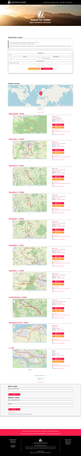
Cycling (56, 168)
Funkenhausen (14, 297)
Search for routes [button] (55, 2)
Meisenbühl (13, 114)
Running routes (68, 439)
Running (56, 116)
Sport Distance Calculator (18, 2)
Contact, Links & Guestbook (53, 431)
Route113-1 (13, 166)
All (55, 350)
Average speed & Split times (40, 433)
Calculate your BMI (50, 433)
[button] (40, 94)
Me (54, 352)
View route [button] (58, 124)
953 (12, 348)
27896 (21, 192)
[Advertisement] (40, 32)
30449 (21, 114)
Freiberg (57, 144)
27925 (21, 166)
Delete (14, 409)
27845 (21, 271)
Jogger (54, 118)
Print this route (56, 130)
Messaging (58, 127)
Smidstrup (58, 328)
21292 (24, 297)
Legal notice (57, 433)
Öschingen (58, 119)
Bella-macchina (56, 301)
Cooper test (31, 433)
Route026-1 (13, 245)
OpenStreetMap (66, 105)
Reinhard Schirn (56, 143)
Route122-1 (13, 139)
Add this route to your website (58, 134)
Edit (15, 394)
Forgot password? (11, 412)
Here (57, 353)
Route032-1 (13, 219)
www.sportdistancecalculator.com (40, 442)
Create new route (46, 2)
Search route (47, 68)
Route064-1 (13, 192)
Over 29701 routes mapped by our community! (13, 441)
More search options (34, 68)
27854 (21, 245)
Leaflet (58, 105)
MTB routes (68, 443)
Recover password (24, 433)
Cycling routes (68, 442)
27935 (21, 139)
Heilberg (55, 326)
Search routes (43, 431)
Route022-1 (13, 271)
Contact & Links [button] (69, 2)
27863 (21, 219)
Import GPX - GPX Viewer (35, 431)
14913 (26, 323)
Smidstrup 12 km (15, 323)
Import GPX (62, 2)
